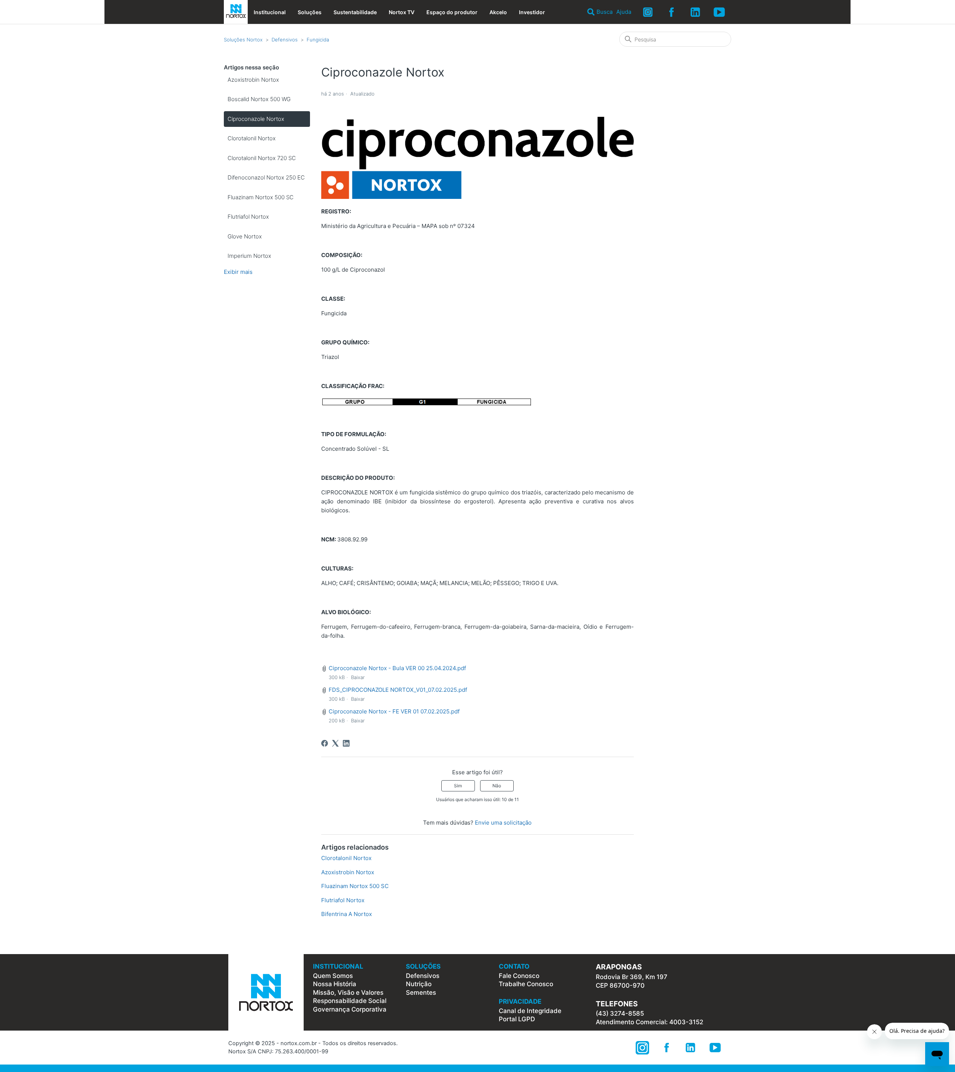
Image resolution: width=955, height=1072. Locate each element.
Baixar (358, 677)
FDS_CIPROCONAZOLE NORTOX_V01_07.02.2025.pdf (398, 689)
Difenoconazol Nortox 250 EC (266, 177)
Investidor (532, 12)
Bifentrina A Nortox (346, 914)
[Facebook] (324, 743)
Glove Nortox (245, 236)
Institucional (270, 12)
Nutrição (419, 984)
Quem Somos (333, 975)
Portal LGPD (517, 1019)
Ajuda (623, 11)
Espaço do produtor (452, 12)
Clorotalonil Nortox (252, 138)
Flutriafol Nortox (248, 216)
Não (496, 785)
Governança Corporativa (349, 1009)
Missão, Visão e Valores (348, 992)
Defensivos (285, 40)
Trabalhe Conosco (526, 984)
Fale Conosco (519, 975)
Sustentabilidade (355, 12)
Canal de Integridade (530, 1011)
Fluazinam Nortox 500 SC (261, 197)
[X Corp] (335, 743)
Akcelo (498, 12)
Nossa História (334, 984)
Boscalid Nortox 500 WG (259, 99)
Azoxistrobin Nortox (253, 79)
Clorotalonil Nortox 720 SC (262, 158)
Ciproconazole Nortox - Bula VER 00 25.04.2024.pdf (397, 668)
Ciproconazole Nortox (256, 118)
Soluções (310, 12)
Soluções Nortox (243, 40)
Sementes (421, 992)
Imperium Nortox (249, 255)
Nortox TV (401, 12)
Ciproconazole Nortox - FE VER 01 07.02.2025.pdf (394, 711)
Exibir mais (238, 271)
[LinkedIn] (346, 743)
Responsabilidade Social (349, 1000)
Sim (458, 785)
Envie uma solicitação (503, 822)
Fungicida (318, 40)
